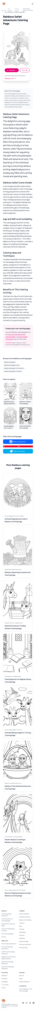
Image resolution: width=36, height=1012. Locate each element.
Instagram (5, 982)
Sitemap (21, 929)
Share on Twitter (19, 451)
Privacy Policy (23, 947)
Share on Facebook (19, 442)
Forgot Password (24, 982)
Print (23, 70)
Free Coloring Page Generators (7, 948)
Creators (21, 923)
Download (12, 70)
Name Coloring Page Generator (7, 962)
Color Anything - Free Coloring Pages (25, 990)
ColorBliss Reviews (24, 917)
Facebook (4, 975)
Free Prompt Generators (9, 944)
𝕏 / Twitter (5, 985)
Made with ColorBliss (25, 920)
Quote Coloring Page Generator (8, 967)
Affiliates (22, 938)
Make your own (9, 78)
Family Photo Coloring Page (8, 925)
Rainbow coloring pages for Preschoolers (14, 368)
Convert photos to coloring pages (7, 920)
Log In (21, 978)
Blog (20, 926)
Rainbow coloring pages (17, 10)
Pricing (4, 937)
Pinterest (4, 978)
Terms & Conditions (25, 944)
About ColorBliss (24, 914)
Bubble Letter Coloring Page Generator (8, 958)
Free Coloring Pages (10, 10)
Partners (21, 935)
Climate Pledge (23, 941)
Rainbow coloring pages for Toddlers (13, 371)
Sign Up (21, 975)
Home (4, 10)
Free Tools (5, 941)
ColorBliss (8, 343)
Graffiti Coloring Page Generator (8, 953)
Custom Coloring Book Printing (8, 930)
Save (19, 446)
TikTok (3, 988)
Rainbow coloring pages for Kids (11, 365)
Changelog (22, 932)
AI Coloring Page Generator (6, 915)
